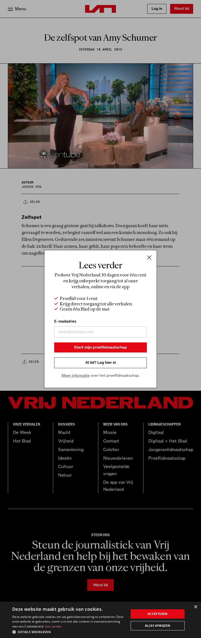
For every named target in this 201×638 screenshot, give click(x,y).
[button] (69, 631)
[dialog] (100, 620)
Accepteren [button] (158, 614)
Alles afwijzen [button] (157, 626)
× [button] (195, 607)
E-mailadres (65, 321)
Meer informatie (76, 375)
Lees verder (53, 626)
